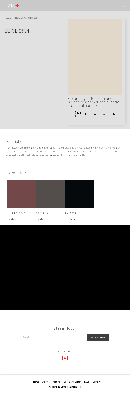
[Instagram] (65, 347)
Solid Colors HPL (18, 18)
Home (7, 18)
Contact (96, 381)
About (45, 381)
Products (56, 381)
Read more (13, 219)
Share (78, 114)
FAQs (86, 381)
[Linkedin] (70, 347)
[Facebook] (59, 347)
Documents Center (72, 381)
